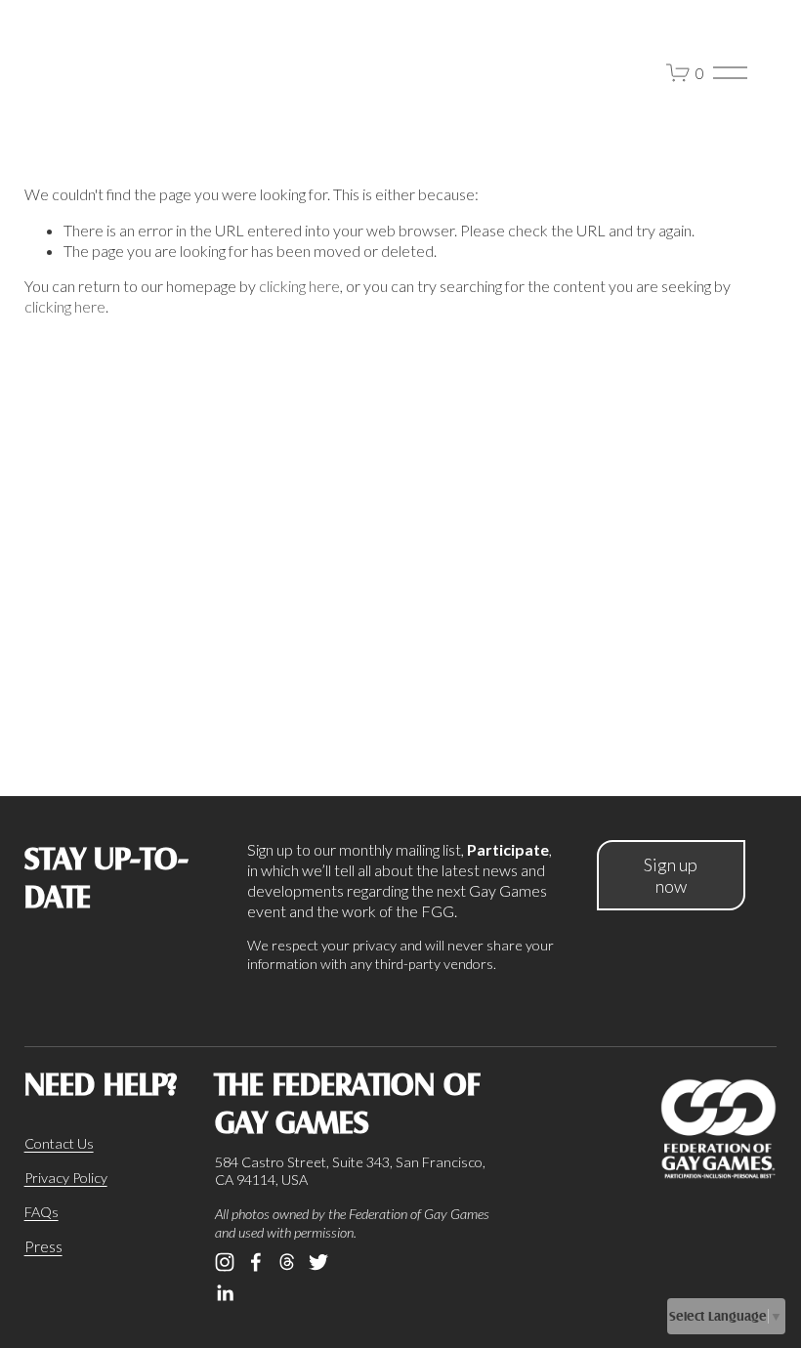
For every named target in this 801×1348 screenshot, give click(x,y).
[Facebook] (256, 1262)
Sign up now (670, 875)
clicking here (299, 285)
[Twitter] (318, 1262)
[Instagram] (224, 1262)
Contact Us (59, 1143)
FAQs (41, 1211)
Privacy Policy (65, 1177)
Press (43, 1246)
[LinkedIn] (224, 1293)
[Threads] (287, 1262)
